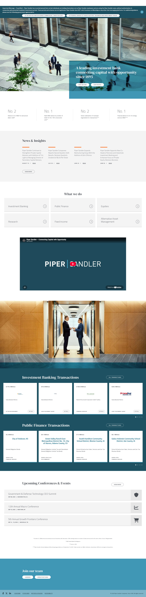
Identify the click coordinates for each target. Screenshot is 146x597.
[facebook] (3, 593)
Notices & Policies (37, 593)
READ (34, 163)
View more (117, 484)
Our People (97, 85)
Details (31, 411)
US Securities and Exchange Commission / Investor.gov (44, 15)
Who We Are (82, 85)
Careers (28, 577)
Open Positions (42, 577)
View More (28, 172)
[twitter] (6, 593)
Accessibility (49, 593)
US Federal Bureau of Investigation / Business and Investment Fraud (93, 15)
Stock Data (26, 593)
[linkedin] (10, 593)
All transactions (115, 377)
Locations (17, 593)
